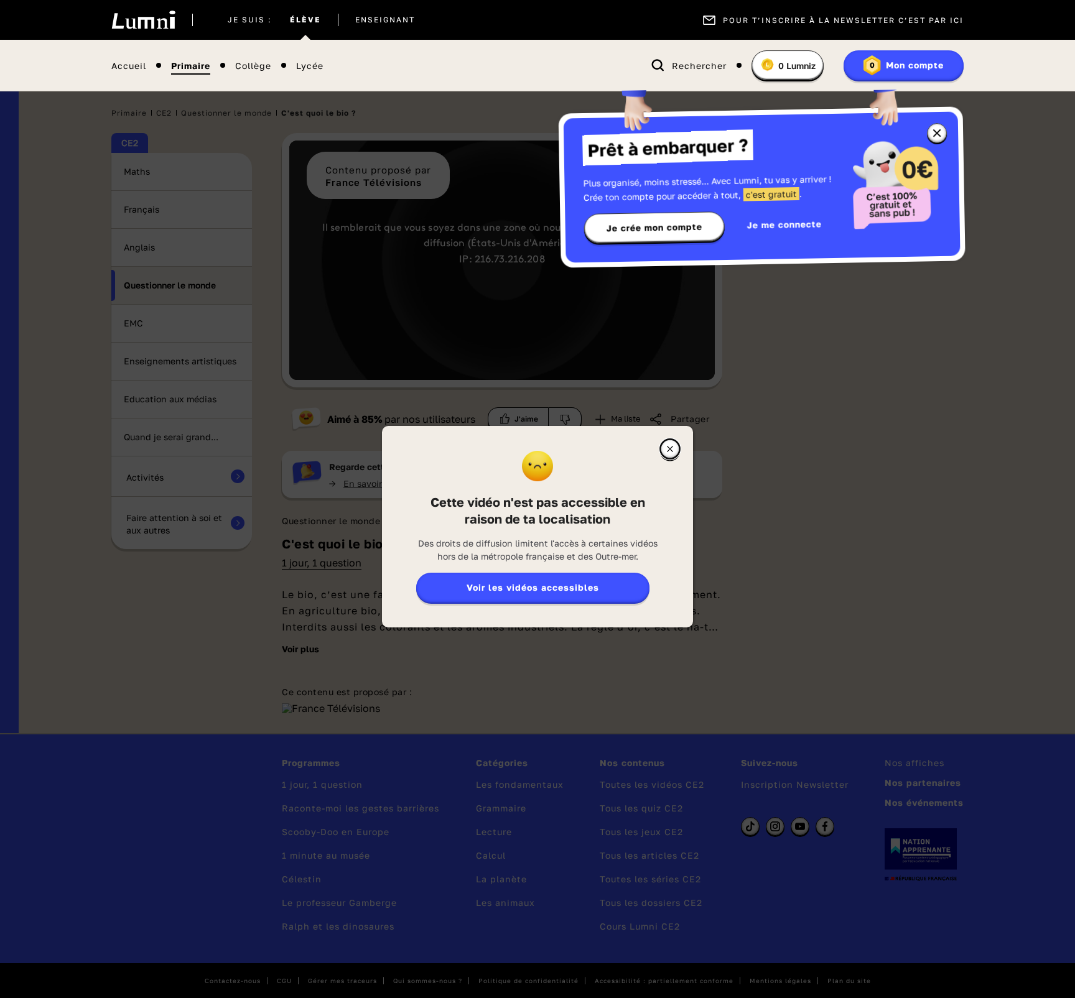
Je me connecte (784, 224)
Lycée (309, 65)
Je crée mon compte (654, 227)
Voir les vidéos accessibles (533, 587)
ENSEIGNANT (385, 20)
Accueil (128, 65)
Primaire (190, 65)
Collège (253, 65)
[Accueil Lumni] (143, 20)
